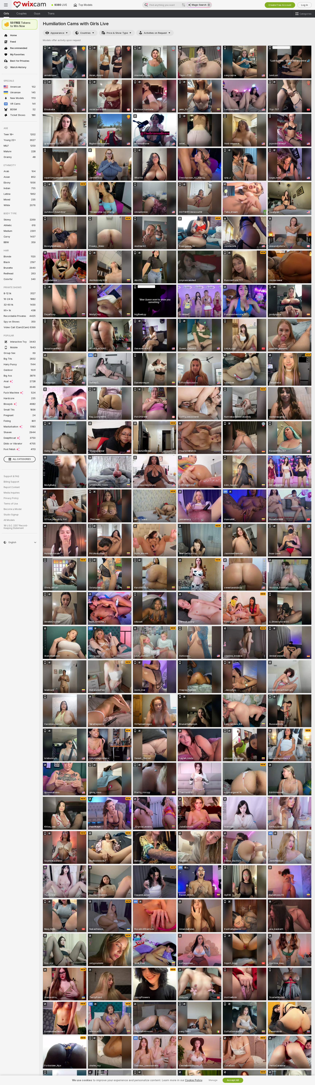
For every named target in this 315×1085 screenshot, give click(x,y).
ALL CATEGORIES (22, 459)
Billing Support (11, 482)
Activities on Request (155, 33)
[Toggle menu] (6, 5)
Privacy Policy (11, 498)
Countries (85, 33)
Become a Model (13, 509)
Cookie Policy (193, 1080)
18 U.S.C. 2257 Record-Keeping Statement (16, 526)
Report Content (12, 487)
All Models (9, 520)
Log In (304, 5)
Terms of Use (11, 503)
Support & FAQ (11, 476)
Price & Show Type (117, 33)
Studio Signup (11, 514)
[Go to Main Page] (30, 5)
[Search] (183, 4)
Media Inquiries (12, 492)
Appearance (57, 33)
